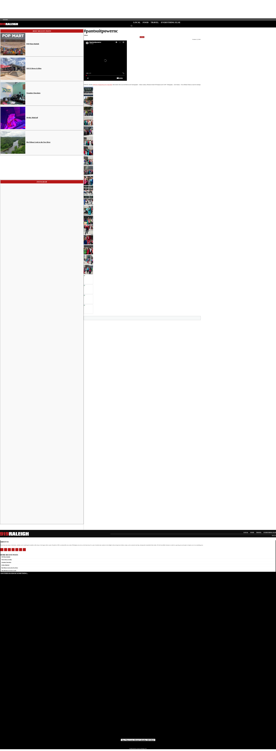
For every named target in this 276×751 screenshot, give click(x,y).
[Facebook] (9, 19)
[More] (165, 318)
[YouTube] (21, 19)
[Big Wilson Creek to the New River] (12, 142)
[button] (131, 25)
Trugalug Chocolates (33, 93)
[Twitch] (18, 19)
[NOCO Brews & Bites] (12, 69)
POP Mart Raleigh (32, 44)
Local (142, 37)
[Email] (144, 318)
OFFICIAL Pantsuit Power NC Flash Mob (102, 84)
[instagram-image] (21, 205)
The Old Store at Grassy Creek (8, 570)
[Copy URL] (160, 318)
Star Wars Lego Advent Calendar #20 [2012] (138, 740)
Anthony (86, 35)
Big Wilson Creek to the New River (38, 142)
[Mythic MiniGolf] (12, 118)
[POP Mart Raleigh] (12, 44)
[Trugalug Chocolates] (12, 93)
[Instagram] (11, 19)
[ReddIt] (150, 318)
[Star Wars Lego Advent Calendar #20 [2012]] (138, 658)
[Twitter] (13, 19)
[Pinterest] (139, 318)
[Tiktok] (16, 19)
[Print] (155, 318)
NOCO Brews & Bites (33, 68)
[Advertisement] (42, 167)
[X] (134, 318)
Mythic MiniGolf (32, 117)
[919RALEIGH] (9, 24)
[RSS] (23, 19)
